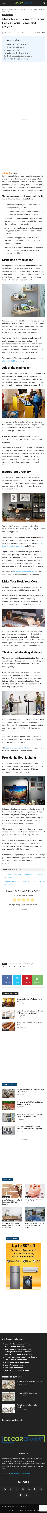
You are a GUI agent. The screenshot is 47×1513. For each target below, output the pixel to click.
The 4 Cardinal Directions (15, 1346)
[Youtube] (26, 1495)
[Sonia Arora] (3, 33)
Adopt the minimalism (16, 47)
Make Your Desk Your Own (18, 53)
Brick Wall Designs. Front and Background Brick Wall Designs (12, 1202)
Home (4, 9)
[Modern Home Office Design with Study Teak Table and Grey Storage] (8, 1014)
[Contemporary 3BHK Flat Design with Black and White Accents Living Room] (8, 1130)
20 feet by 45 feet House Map (27, 1393)
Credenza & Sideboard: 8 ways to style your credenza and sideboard (11, 1225)
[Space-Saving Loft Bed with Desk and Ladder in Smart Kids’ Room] (8, 1117)
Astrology (28, 1197)
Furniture (10, 9)
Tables (11, 14)
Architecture (6, 1197)
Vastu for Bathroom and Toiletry (18, 1344)
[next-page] (7, 1034)
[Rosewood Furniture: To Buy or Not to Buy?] (8, 1002)
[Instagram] (23, 1489)
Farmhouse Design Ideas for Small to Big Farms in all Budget (34, 1225)
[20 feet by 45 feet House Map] (8, 1396)
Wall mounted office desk (21, 967)
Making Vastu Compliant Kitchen (18, 1352)
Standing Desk (7, 967)
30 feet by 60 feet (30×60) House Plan (30, 1381)
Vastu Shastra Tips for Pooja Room (18, 1349)
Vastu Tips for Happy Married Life (18, 1354)
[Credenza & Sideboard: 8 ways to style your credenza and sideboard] (12, 1214)
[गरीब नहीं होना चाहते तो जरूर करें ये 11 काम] (35, 1191)
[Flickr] (17, 1489)
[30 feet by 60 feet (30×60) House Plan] (8, 1384)
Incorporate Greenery (16, 50)
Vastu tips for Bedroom (14, 1368)
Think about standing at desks (19, 56)
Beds (4, 1006)
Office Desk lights (29, 964)
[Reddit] (41, 1489)
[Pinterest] (35, 1489)
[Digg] (5, 1489)
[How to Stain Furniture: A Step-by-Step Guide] (8, 1026)
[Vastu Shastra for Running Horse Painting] (8, 1408)
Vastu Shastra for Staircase (16, 1360)
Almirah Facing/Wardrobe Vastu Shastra (21, 1357)
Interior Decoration (8, 1220)
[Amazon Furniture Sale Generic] (23, 1266)
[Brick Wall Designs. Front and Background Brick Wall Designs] (12, 1191)
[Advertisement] (23, 91)
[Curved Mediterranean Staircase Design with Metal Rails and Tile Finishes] (8, 1093)
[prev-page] (3, 1034)
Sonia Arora (10, 33)
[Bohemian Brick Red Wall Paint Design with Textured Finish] (8, 1105)
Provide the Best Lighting (17, 59)
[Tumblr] (20, 1495)
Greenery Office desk (15, 964)
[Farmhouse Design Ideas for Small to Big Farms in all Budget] (35, 1214)
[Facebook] (11, 1489)
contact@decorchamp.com (20, 1473)
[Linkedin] (29, 1489)
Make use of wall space (16, 44)
